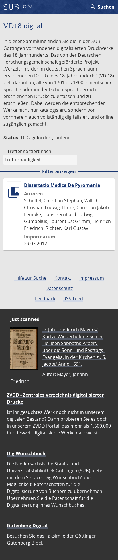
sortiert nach (37, 151)
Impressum (91, 278)
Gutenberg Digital (27, 525)
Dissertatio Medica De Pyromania (62, 185)
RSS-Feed (73, 298)
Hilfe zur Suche (30, 278)
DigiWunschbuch (26, 453)
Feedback (45, 298)
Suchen (102, 6)
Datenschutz (59, 288)
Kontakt (62, 278)
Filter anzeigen (59, 171)
